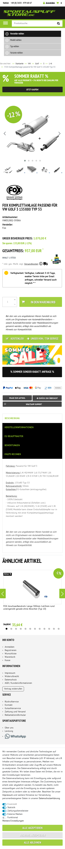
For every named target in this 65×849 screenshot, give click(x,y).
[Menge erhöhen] (15, 299)
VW (29, 63)
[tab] (32, 418)
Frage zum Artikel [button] (17, 398)
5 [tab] (25, 628)
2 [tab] (11, 628)
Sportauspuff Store (29, 14)
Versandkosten (31, 264)
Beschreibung (12, 418)
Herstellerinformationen (19, 427)
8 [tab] (39, 628)
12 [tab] (58, 628)
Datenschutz (11, 679)
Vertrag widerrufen (13, 688)
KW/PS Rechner (13, 454)
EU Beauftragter (14, 436)
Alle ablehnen (32, 843)
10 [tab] (49, 628)
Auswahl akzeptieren (32, 835)
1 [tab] (6, 628)
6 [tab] (30, 628)
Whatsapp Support (34, 404)
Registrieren (10, 650)
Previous (3, 593)
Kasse (7, 660)
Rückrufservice (12, 701)
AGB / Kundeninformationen (18, 683)
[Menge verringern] (15, 304)
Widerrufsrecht (12, 676)
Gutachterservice (13, 708)
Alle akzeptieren (32, 828)
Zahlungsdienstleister (17, 810)
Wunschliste (10, 653)
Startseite (18, 63)
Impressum (10, 673)
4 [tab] (20, 628)
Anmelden (9, 647)
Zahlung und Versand (15, 711)
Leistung (9, 731)
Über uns (9, 727)
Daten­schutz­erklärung (49, 798)
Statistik (11, 807)
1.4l (50, 63)
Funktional (12, 817)
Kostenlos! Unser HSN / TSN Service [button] (34, 339)
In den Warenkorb (43, 302)
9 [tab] (44, 628)
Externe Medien (15, 814)
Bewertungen (12, 445)
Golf (37, 63)
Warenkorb (10, 657)
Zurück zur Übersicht (48, 398)
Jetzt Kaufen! (32, 89)
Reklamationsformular (15, 715)
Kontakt (8, 705)
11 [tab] (53, 628)
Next (62, 593)
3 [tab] (16, 628)
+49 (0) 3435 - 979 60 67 (21, 3)
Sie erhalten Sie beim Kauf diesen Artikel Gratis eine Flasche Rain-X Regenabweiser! (56, 263)
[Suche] (58, 23)
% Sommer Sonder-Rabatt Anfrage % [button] (32, 372)
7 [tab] (34, 628)
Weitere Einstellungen (13, 820)
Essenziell (12, 804)
